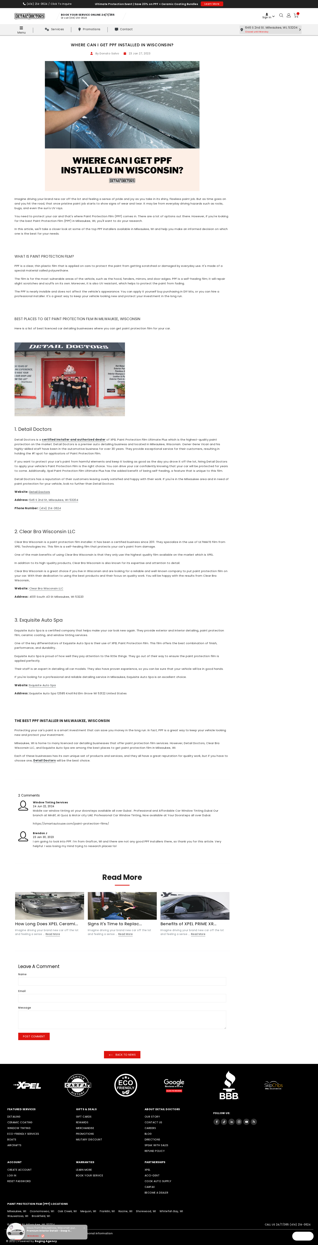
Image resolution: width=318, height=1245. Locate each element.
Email (22, 991)
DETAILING (14, 1116)
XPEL (148, 1170)
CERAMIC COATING (20, 1122)
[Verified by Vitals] (43, 1236)
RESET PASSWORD (19, 1181)
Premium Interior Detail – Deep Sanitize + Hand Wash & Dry (50, 1230)
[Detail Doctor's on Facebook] (216, 1121)
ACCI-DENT (152, 1175)
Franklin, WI (107, 1211)
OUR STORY (152, 1116)
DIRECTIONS (152, 1139)
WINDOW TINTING (19, 1128)
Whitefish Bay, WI (171, 1211)
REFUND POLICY (155, 1151)
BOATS (11, 1139)
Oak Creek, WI (67, 1211)
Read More (53, 934)
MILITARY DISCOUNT (89, 1139)
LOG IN (11, 1175)
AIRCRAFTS (14, 1145)
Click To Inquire (61, 4)
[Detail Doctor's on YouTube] (246, 1121)
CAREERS (150, 1128)
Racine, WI (125, 1211)
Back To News (125, 1055)
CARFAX (150, 1187)
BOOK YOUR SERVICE (89, 1175)
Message (24, 1007)
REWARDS (82, 1122)
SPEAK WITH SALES (156, 1145)
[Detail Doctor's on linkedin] (231, 1121)
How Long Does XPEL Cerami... (46, 924)
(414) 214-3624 (37, 4)
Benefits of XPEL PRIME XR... (188, 924)
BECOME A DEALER (156, 1192)
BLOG (148, 1134)
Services (57, 29)
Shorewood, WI (146, 1211)
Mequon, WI (88, 1211)
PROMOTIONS (85, 1134)
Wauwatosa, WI (17, 1216)
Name (22, 974)
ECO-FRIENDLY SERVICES (23, 1134)
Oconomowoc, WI (42, 1211)
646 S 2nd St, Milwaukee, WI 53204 (53, 500)
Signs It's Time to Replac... (115, 924)
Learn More (212, 4)
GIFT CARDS (84, 1116)
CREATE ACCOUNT (19, 1170)
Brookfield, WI (41, 1216)
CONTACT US (153, 1122)
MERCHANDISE (85, 1128)
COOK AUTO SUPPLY (158, 1181)
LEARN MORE (84, 1170)
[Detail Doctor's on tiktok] (223, 1121)
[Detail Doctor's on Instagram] (238, 1121)
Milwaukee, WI (16, 1211)
